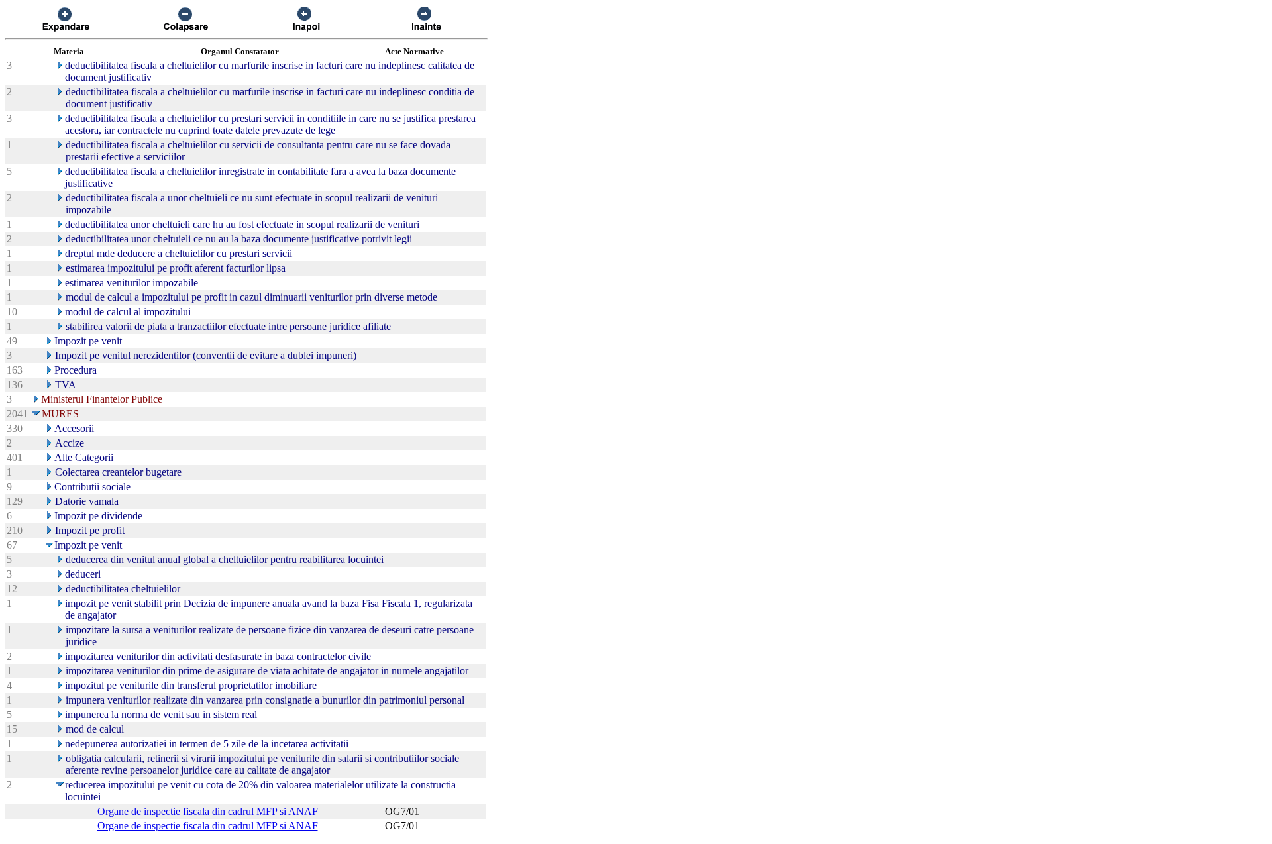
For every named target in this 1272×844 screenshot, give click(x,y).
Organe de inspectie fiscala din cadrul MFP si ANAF (207, 811)
